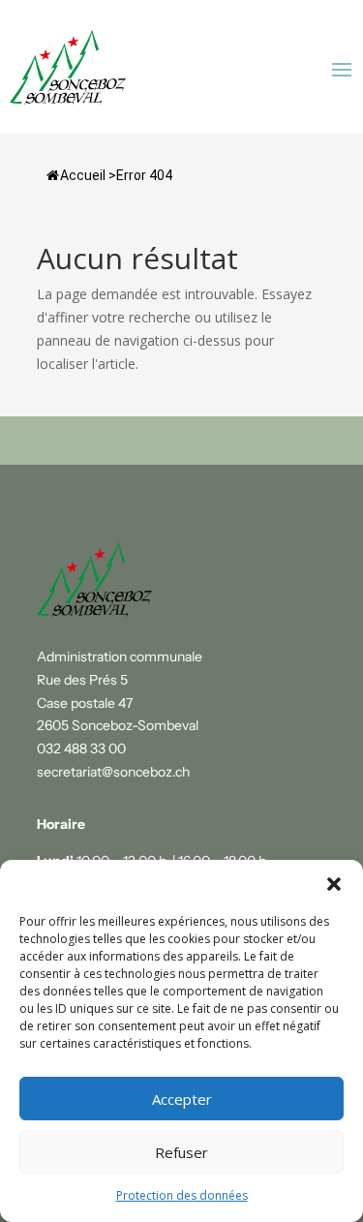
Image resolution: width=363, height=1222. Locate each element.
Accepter (182, 1099)
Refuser (181, 1152)
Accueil (83, 175)
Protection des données (182, 1195)
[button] (334, 884)
